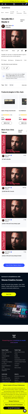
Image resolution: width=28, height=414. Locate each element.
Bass (6, 85)
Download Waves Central (20, 359)
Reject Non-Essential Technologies (14, 404)
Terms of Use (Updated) (20, 382)
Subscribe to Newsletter (20, 376)
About (2, 12)
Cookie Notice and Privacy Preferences (14, 397)
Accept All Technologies (14, 408)
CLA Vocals (4, 363)
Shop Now (23, 1)
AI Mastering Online (6, 382)
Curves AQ (4, 353)
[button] (25, 411)
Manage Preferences (14, 401)
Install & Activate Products (20, 361)
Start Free (8, 294)
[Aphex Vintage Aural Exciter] (9, 101)
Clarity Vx (4, 357)
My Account (4, 376)
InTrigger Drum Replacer (7, 361)
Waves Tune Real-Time (7, 352)
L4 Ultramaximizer (5, 355)
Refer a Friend (18, 367)
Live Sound (17, 363)
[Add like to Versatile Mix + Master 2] (25, 60)
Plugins (16, 353)
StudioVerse (17, 357)
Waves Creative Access (20, 352)
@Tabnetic (8, 27)
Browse (7, 12)
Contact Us (17, 378)
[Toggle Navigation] (2, 4)
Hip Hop (11, 85)
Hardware (17, 365)
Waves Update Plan (6, 378)
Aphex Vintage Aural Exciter (8, 110)
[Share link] (18, 51)
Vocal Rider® (4, 359)
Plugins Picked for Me (6, 380)
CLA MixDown (22, 110)
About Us (16, 380)
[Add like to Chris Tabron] (25, 155)
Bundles (16, 355)
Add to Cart (6, 123)
